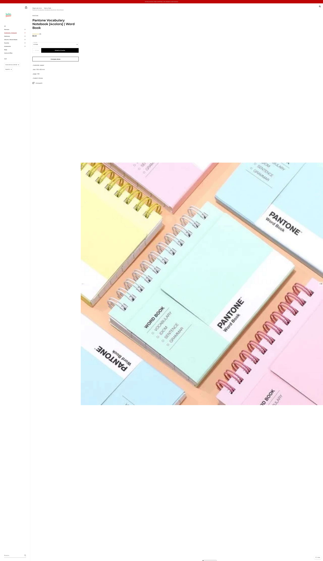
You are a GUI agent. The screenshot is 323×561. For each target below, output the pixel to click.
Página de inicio (37, 8)
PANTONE (35, 15)
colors (35, 42)
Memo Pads (47, 8)
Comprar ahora (55, 59)
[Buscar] (25, 555)
